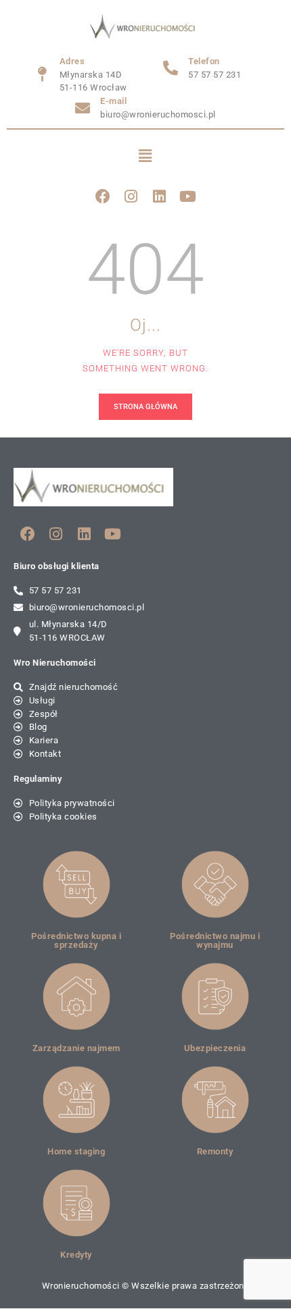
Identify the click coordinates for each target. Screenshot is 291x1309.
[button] (146, 156)
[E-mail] (82, 108)
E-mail (113, 101)
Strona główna (145, 406)
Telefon (204, 61)
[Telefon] (170, 68)
